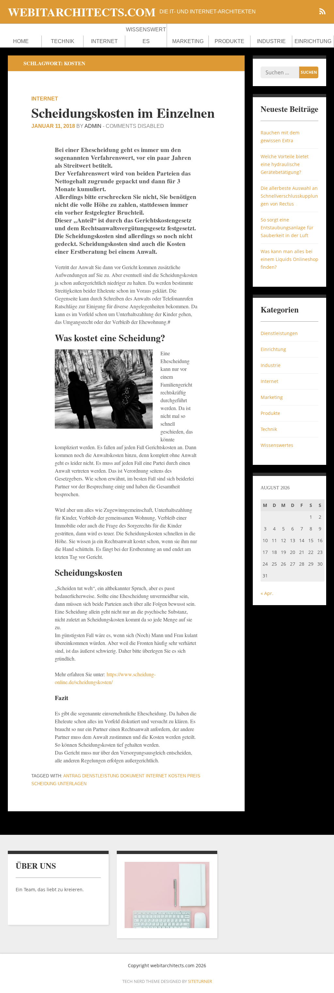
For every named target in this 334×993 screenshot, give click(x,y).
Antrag (72, 775)
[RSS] (322, 12)
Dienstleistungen (279, 333)
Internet (104, 41)
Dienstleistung (100, 775)
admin (92, 126)
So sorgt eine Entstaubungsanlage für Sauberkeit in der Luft (287, 227)
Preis (193, 775)
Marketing (188, 41)
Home (21, 41)
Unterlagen (72, 783)
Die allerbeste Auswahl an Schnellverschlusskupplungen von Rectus (289, 196)
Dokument (132, 775)
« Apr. (267, 593)
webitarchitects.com (82, 12)
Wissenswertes (146, 35)
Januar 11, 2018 (53, 126)
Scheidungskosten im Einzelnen (123, 112)
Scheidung (43, 783)
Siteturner (200, 981)
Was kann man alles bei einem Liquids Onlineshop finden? (289, 259)
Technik (62, 41)
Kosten (177, 775)
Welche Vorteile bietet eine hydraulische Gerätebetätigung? (285, 164)
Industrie (271, 41)
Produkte (229, 41)
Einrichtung (313, 41)
